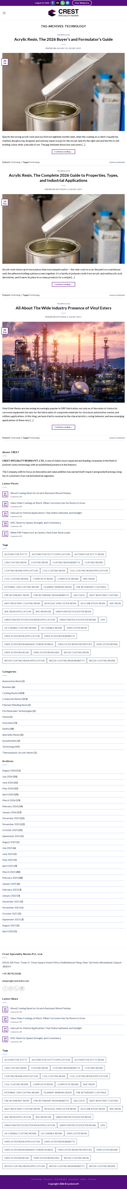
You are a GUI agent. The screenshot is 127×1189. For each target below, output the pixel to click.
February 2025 (10, 877)
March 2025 (8, 871)
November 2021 (11, 907)
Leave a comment (117, 162)
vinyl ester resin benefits (59, 636)
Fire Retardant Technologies (17, 710)
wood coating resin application (24, 660)
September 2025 (11, 836)
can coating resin (15, 562)
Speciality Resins (11, 734)
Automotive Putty (15, 554)
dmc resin (89, 578)
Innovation (8, 722)
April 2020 (8, 931)
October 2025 (10, 830)
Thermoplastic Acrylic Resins (17, 752)
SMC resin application (17, 611)
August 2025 (9, 842)
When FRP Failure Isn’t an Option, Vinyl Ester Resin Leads (40, 532)
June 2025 (7, 853)
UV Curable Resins (51, 628)
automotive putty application (51, 554)
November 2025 (11, 824)
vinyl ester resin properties (75, 644)
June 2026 (7, 782)
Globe (5, 716)
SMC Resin (115, 603)
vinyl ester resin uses (46, 652)
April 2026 (8, 794)
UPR (103, 619)
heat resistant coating (103, 595)
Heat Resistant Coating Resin (22, 603)
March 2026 (8, 800)
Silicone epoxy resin (93, 603)
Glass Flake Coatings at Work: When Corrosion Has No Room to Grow (47, 502)
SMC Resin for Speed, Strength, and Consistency (35, 522)
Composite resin (43, 578)
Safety (5, 728)
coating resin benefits (66, 562)
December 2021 (11, 901)
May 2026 (7, 788)
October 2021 (10, 913)
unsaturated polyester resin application (29, 619)
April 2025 (8, 865)
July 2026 (7, 776)
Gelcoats (79, 595)
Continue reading (63, 151)
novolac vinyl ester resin (60, 603)
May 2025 (7, 859)
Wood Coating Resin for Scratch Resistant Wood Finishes (40, 492)
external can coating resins (21, 587)
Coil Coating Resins (16, 578)
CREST (78, 48)
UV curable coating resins (20, 628)
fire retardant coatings (91, 587)
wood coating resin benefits (67, 660)
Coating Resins (10, 692)
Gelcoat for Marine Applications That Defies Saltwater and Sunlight (46, 512)
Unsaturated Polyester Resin (73, 611)
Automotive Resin (11, 681)
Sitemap (92, 1179)
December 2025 (11, 818)
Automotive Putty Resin (89, 554)
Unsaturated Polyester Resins (77, 619)
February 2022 (10, 889)
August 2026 (9, 770)
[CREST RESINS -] (63, 13)
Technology (63, 35)
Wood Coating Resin (76, 652)
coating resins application (21, 570)
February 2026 (10, 806)
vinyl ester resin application (22, 636)
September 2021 (11, 919)
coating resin (39, 562)
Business (7, 686)
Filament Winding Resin (14, 704)
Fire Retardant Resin (16, 595)
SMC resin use (43, 611)
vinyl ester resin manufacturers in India (28, 644)
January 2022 (9, 895)
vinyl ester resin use (16, 652)
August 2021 (9, 925)
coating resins (94, 562)
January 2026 (9, 812)
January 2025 (9, 883)
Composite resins (68, 578)
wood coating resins (102, 660)
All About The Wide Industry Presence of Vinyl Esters (63, 308)
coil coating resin (53, 570)
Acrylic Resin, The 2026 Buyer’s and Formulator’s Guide (63, 39)
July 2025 (7, 847)
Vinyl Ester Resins (107, 644)
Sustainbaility (9, 740)
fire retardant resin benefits (51, 595)
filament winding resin (58, 587)
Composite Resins (11, 698)
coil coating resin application (89, 570)
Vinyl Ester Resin (77, 628)
